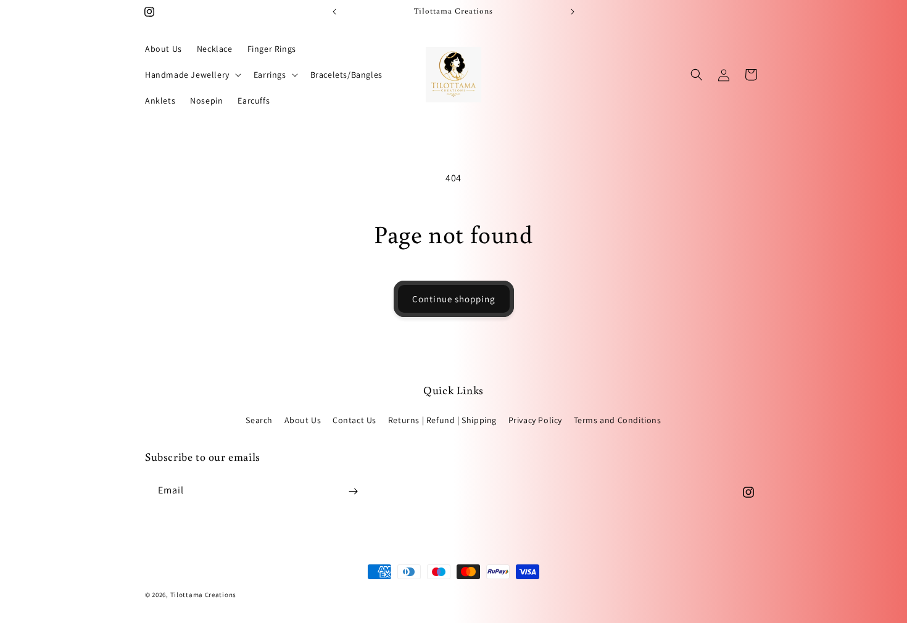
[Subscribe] (353, 491)
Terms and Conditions (617, 420)
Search (259, 420)
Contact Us (354, 420)
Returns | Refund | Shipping (442, 420)
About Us (302, 420)
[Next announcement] (572, 11)
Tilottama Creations (203, 594)
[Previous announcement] (334, 11)
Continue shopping (453, 299)
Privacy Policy (535, 420)
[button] (192, 75)
